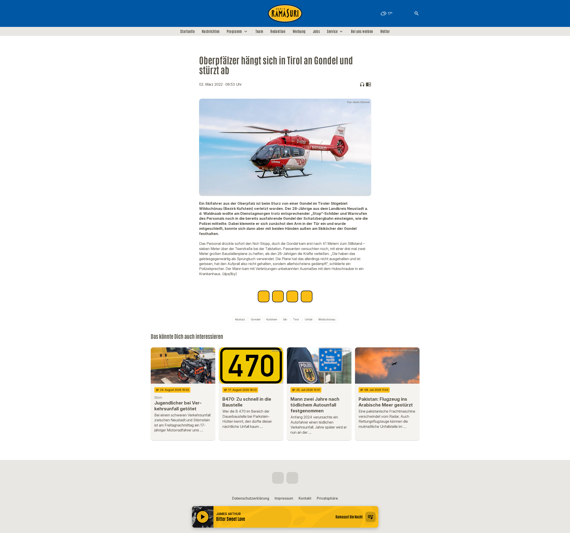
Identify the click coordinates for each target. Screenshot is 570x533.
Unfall (308, 319)
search (416, 13)
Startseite (187, 31)
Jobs (316, 31)
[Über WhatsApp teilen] (292, 296)
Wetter (385, 31)
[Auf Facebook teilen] (263, 296)
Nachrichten (210, 31)
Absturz (240, 319)
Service (332, 31)
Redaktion (278, 31)
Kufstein (271, 319)
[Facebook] (155, 13)
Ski (285, 319)
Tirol (296, 319)
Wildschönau (326, 319)
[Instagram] (164, 13)
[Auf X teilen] (278, 296)
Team (259, 31)
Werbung (299, 31)
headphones (362, 84)
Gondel (255, 319)
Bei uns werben (362, 31)
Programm (234, 31)
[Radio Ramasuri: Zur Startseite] (285, 13)
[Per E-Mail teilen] (306, 296)
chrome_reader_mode (368, 84)
